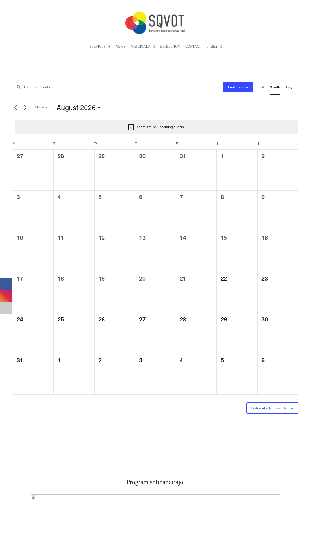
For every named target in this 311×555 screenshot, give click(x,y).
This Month (42, 107)
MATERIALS (140, 46)
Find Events (238, 87)
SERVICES (97, 46)
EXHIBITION (170, 46)
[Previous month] (15, 107)
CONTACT (193, 46)
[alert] (156, 127)
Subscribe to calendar (269, 408)
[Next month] (25, 107)
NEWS (120, 46)
